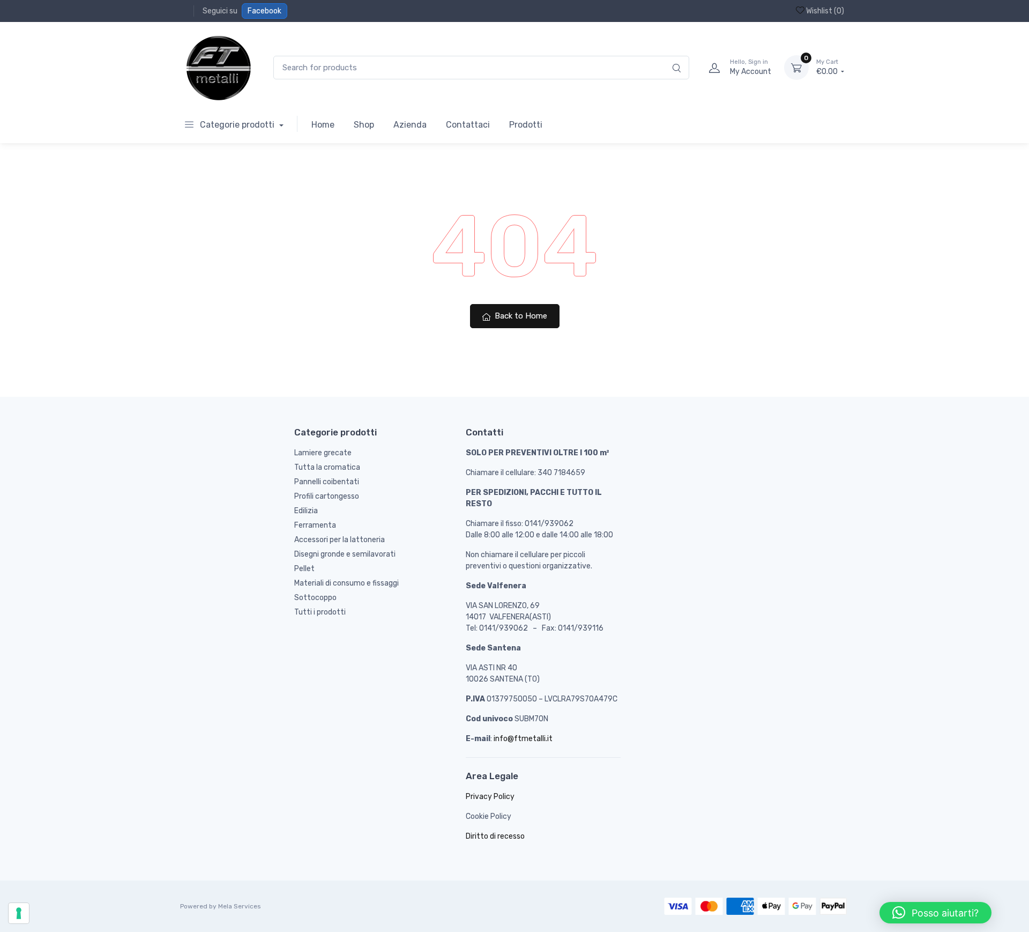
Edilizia (306, 510)
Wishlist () (824, 11)
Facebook (264, 11)
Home (322, 125)
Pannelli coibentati (326, 481)
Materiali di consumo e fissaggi (346, 583)
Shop (364, 125)
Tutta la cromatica (327, 467)
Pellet (304, 568)
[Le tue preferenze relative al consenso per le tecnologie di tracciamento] (19, 913)
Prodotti (525, 125)
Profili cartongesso (326, 496)
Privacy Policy (490, 796)
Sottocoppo (315, 597)
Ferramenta (315, 525)
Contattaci (468, 125)
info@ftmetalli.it (523, 738)
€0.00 (827, 67)
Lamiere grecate (323, 452)
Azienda (410, 125)
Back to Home (520, 316)
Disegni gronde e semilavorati (345, 554)
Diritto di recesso (495, 836)
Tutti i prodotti (320, 612)
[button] (935, 912)
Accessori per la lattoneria (339, 539)
